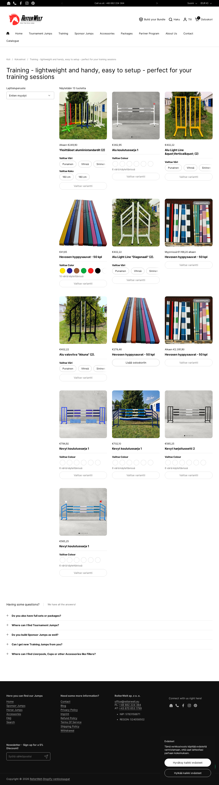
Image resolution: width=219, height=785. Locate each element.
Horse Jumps (14, 709)
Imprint (65, 714)
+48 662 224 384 (130, 704)
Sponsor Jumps (15, 705)
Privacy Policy (69, 709)
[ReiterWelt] (25, 19)
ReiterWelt (36, 779)
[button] (174, 19)
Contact (65, 701)
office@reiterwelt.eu (127, 701)
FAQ (8, 718)
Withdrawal (67, 730)
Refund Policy (69, 718)
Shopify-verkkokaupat (56, 779)
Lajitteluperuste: (16, 88)
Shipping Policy (70, 726)
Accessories (13, 714)
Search (10, 722)
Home (10, 701)
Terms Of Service (71, 722)
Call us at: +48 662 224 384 (109, 3)
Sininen (101, 164)
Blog (63, 705)
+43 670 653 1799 (130, 708)
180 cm (83, 176)
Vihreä (85, 164)
